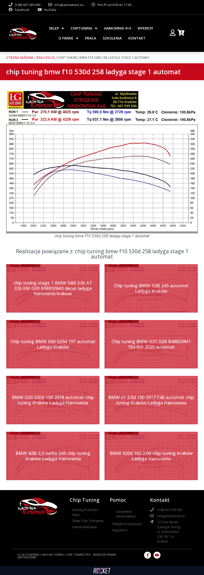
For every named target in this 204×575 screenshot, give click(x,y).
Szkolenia (112, 38)
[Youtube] (156, 555)
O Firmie (65, 38)
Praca (90, 38)
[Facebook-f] (147, 555)
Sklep (54, 28)
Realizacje (45, 57)
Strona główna (20, 57)
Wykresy (145, 28)
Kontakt (137, 38)
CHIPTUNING (81, 28)
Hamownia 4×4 (117, 28)
